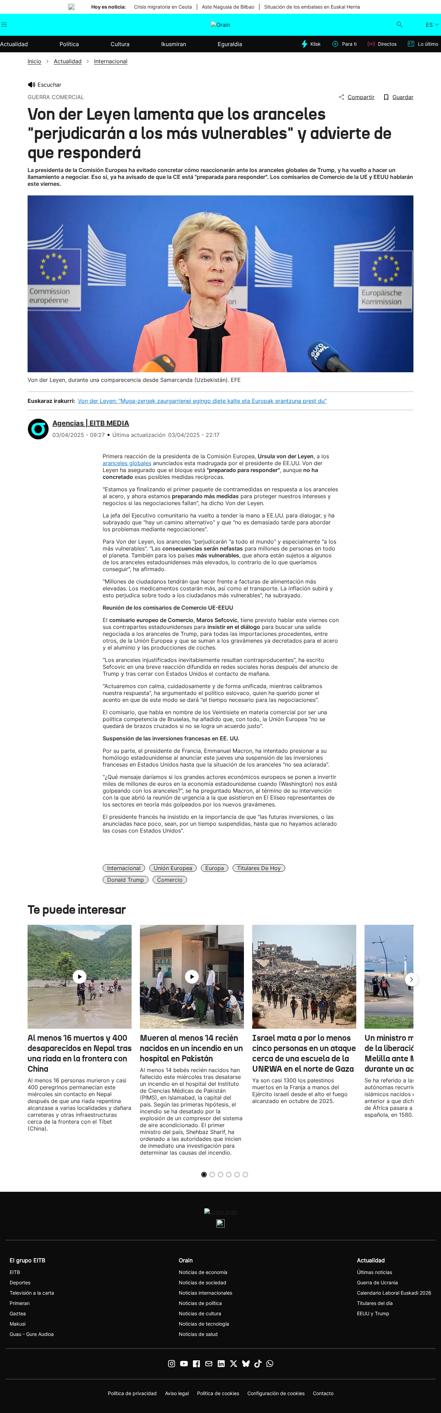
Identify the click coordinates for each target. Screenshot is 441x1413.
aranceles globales (127, 463)
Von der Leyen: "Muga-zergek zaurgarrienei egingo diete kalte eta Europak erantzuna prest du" (202, 400)
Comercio (170, 879)
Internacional (124, 868)
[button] (412, 979)
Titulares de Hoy (259, 868)
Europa (214, 868)
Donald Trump (125, 879)
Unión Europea (173, 868)
